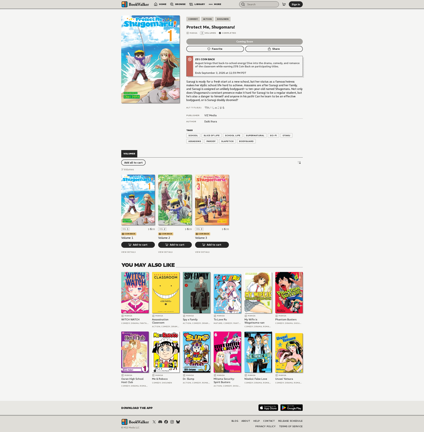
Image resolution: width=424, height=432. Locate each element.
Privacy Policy (265, 426)
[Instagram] (172, 422)
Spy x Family (190, 319)
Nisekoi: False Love (255, 378)
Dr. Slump (188, 378)
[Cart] (284, 4)
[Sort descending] (299, 162)
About (245, 421)
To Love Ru (220, 319)
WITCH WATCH (130, 319)
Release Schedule (290, 421)
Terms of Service (291, 426)
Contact (269, 421)
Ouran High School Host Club (132, 380)
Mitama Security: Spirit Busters (224, 380)
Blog (235, 421)
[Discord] (160, 422)
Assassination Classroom (160, 321)
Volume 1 (127, 238)
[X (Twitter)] (154, 422)
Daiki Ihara (210, 121)
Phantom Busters (285, 319)
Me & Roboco (160, 378)
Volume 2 (164, 238)
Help (256, 421)
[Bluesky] (178, 422)
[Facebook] (166, 422)
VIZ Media (210, 115)
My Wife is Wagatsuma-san (254, 321)
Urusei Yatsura (284, 378)
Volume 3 (201, 238)
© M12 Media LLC (130, 428)
